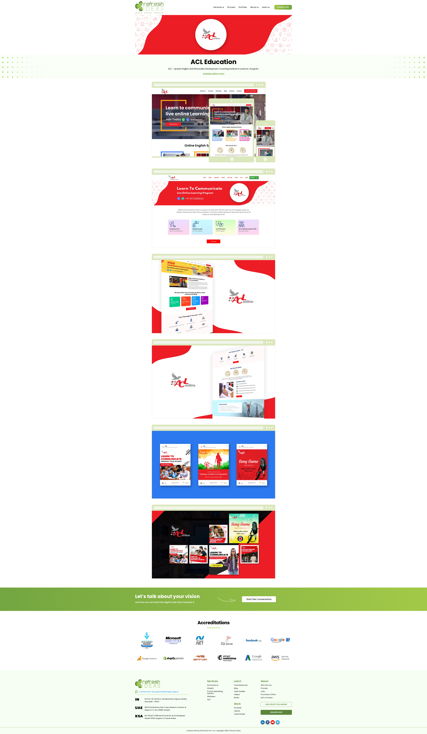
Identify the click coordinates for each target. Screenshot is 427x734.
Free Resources (241, 685)
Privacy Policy (235, 730)
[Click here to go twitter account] (278, 722)
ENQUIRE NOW (283, 7)
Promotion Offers (268, 695)
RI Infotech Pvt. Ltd (207, 730)
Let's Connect (267, 698)
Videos (237, 695)
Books (236, 698)
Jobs (263, 691)
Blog (236, 688)
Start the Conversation (259, 599)
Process (231, 7)
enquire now (276, 712)
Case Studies (239, 691)
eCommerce (212, 685)
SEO (209, 700)
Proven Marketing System (215, 692)
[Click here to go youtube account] (273, 722)
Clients (237, 711)
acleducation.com (213, 73)
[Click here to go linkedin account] (263, 722)
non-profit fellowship (276, 704)
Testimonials (239, 714)
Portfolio (243, 7)
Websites (211, 697)
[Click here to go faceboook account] (268, 722)
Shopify (210, 688)
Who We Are (266, 685)
